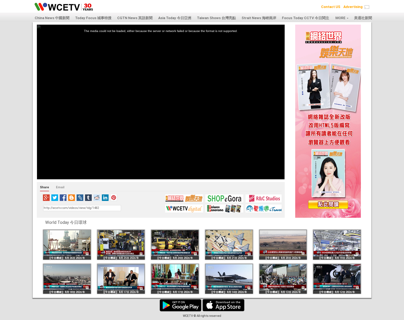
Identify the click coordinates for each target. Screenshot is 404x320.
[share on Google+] (46, 197)
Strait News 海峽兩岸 (259, 18)
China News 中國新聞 (52, 18)
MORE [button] (340, 18)
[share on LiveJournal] (80, 197)
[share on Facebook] (63, 197)
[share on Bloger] (71, 197)
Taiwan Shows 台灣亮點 (216, 18)
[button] (366, 7)
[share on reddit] (96, 197)
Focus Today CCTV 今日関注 (305, 18)
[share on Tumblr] (88, 197)
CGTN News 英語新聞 (135, 18)
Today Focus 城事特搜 (93, 18)
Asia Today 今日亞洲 (174, 18)
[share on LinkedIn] (105, 197)
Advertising (353, 7)
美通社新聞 (363, 18)
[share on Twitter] (54, 197)
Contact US (330, 7)
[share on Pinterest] (113, 197)
